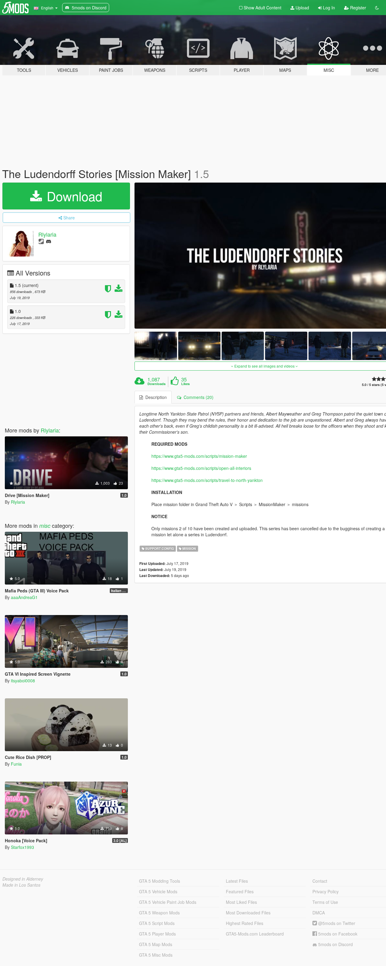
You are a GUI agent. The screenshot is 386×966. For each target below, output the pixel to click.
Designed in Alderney (22, 879)
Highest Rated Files (244, 923)
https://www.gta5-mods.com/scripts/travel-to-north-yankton (207, 480)
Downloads (156, 384)
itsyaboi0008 (23, 680)
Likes (185, 384)
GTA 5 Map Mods (155, 944)
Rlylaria (47, 234)
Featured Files (240, 891)
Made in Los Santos (21, 885)
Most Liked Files (241, 902)
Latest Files (237, 881)
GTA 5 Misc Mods (155, 955)
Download (72, 196)
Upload (301, 8)
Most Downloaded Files (248, 913)
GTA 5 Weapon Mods (159, 913)
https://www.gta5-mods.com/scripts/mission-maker (199, 456)
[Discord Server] (48, 241)
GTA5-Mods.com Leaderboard (255, 934)
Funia (16, 764)
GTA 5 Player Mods (157, 934)
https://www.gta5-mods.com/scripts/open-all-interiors (201, 468)
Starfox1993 (22, 847)
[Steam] (41, 241)
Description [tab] (155, 397)
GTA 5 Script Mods (157, 923)
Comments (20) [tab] (197, 397)
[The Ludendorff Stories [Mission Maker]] (155, 346)
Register (357, 8)
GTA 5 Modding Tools (159, 881)
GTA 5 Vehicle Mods (158, 891)
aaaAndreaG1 (24, 597)
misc (44, 525)
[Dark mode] (377, 7)
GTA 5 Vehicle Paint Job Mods (167, 902)
